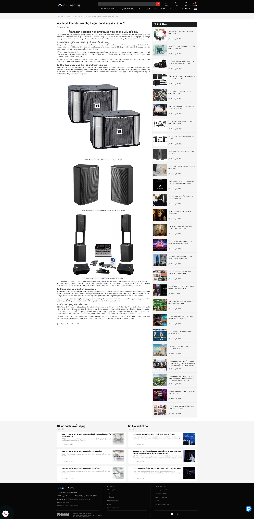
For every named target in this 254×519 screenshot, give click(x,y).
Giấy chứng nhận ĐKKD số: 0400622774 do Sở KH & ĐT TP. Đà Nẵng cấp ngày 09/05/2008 (87, 516)
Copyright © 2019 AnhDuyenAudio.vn (82, 513)
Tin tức (68, 16)
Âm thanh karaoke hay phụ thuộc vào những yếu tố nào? (102, 16)
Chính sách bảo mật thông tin (163, 504)
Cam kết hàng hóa (160, 486)
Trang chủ (60, 16)
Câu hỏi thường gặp (113, 507)
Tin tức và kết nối (77, 16)
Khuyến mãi (110, 486)
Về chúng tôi (111, 490)
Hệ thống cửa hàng (112, 500)
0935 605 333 (66, 502)
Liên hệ (109, 504)
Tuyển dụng (110, 497)
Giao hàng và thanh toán (162, 490)
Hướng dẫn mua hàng (161, 497)
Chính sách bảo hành (161, 493)
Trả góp (157, 500)
